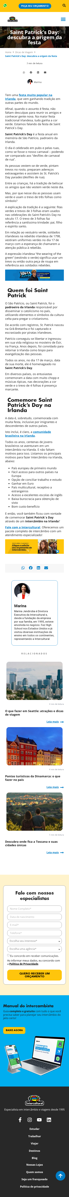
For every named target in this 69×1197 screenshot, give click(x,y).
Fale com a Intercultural (22, 527)
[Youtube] (39, 1119)
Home (8, 52)
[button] (24, 72)
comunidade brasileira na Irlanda (28, 434)
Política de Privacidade (23, 964)
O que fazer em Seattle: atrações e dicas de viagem (34, 712)
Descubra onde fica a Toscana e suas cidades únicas (31, 843)
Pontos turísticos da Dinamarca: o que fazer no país (32, 778)
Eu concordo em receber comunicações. (34, 956)
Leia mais (53, 721)
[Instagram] (29, 1119)
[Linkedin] (49, 1119)
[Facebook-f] (20, 1119)
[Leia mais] (62, 722)
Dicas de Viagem (24, 52)
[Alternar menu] (63, 19)
